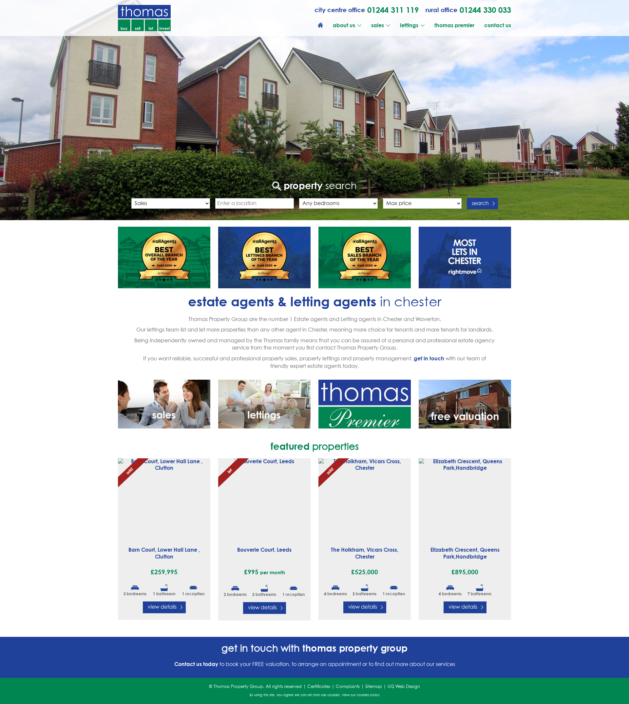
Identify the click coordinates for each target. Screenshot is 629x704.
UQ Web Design (404, 687)
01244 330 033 (485, 9)
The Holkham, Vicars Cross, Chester (364, 553)
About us (344, 25)
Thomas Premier (454, 25)
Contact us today (196, 664)
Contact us (497, 25)
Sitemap (373, 687)
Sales (377, 25)
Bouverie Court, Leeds (264, 549)
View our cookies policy (361, 695)
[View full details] (164, 499)
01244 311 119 (393, 9)
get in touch (429, 358)
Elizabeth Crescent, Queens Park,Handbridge (465, 553)
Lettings (409, 25)
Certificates (318, 687)
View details (162, 607)
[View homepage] (320, 25)
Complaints (348, 687)
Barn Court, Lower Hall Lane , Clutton (164, 553)
